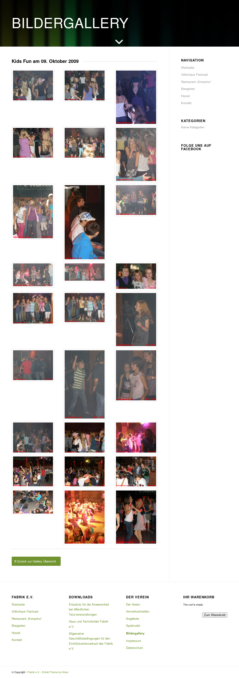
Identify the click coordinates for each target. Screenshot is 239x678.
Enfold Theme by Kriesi (55, 672)
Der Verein (133, 604)
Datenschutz (134, 647)
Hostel (185, 96)
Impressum (133, 640)
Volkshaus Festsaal (194, 74)
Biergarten (188, 88)
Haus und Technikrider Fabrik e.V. (88, 623)
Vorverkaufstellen (137, 611)
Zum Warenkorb (214, 615)
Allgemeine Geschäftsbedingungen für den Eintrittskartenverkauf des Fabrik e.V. (91, 641)
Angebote (132, 618)
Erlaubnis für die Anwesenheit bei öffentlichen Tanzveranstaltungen (89, 609)
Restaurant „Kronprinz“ (196, 81)
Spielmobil (133, 625)
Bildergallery (135, 633)
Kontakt (186, 103)
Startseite (187, 67)
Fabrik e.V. (34, 672)
